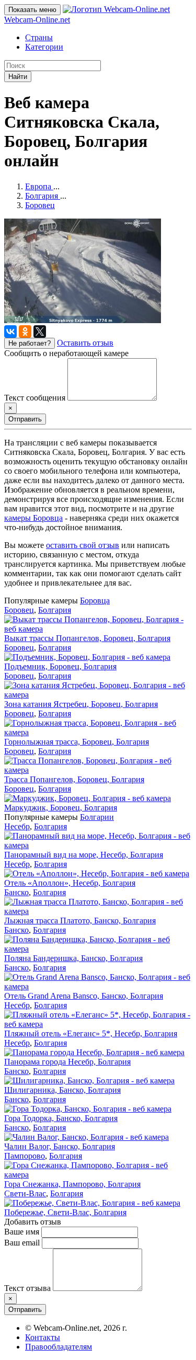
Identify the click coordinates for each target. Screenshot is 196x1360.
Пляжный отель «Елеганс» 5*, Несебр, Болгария (90, 1033)
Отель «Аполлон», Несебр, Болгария (69, 882)
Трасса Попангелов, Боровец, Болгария (74, 779)
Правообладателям (58, 1346)
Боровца (95, 600)
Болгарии (97, 817)
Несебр (17, 826)
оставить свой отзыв (82, 545)
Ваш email (22, 1242)
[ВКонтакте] (10, 331)
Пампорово (24, 1155)
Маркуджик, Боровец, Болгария (60, 807)
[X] (39, 331)
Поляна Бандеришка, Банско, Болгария (73, 958)
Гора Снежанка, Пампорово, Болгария (72, 1184)
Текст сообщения (34, 397)
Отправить (25, 419)
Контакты (42, 1337)
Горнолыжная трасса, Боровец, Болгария (76, 741)
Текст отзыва (27, 1288)
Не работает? (29, 343)
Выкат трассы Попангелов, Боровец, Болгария (87, 638)
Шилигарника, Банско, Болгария (62, 1089)
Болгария (54, 609)
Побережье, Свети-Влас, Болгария (65, 1212)
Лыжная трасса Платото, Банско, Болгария (80, 920)
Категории (44, 46)
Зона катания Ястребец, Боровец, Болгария (81, 704)
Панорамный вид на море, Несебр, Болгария (83, 854)
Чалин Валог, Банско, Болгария (59, 1146)
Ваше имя (21, 1231)
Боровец (19, 609)
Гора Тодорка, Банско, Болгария (61, 1118)
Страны (39, 37)
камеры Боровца (33, 517)
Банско (16, 892)
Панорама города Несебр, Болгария (67, 1061)
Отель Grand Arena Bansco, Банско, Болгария (83, 995)
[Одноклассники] (25, 331)
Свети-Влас (25, 1193)
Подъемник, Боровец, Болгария (60, 666)
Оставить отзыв (85, 342)
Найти (17, 77)
